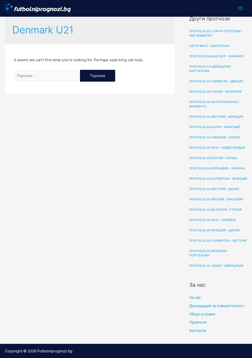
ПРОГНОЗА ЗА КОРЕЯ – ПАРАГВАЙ (214, 127)
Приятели (198, 322)
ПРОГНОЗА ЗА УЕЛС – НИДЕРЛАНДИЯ (217, 147)
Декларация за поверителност (216, 305)
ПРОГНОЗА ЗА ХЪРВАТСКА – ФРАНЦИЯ (218, 178)
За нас (195, 297)
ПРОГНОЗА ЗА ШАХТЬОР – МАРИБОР (216, 56)
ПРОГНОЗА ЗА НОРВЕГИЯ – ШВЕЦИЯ (216, 81)
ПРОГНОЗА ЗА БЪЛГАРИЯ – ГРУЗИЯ (215, 209)
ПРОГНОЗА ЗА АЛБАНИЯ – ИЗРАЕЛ (214, 137)
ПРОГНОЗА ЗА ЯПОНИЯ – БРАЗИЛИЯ (216, 199)
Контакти (197, 330)
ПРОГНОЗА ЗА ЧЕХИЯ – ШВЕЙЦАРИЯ (216, 266)
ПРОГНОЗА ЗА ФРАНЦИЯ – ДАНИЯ (214, 230)
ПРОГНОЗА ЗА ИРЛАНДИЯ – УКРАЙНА (217, 168)
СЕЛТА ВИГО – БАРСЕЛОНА (209, 46)
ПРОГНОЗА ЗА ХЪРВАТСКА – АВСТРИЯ (218, 240)
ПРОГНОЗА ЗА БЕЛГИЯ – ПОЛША (213, 158)
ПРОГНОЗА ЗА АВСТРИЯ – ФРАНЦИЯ (216, 117)
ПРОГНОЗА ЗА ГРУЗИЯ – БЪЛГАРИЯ (215, 91)
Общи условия (202, 314)
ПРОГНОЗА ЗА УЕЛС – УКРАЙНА (212, 220)
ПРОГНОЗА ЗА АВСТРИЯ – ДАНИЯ (214, 189)
